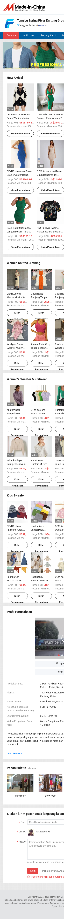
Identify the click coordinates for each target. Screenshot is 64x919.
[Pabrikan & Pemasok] (24, 7)
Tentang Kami (48, 35)
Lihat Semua (13, 753)
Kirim (32, 870)
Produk (30, 35)
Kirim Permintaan (20, 133)
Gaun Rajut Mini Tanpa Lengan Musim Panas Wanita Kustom (19, 231)
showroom (20, 795)
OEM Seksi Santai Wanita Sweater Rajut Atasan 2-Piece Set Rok (50, 118)
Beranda (11, 35)
